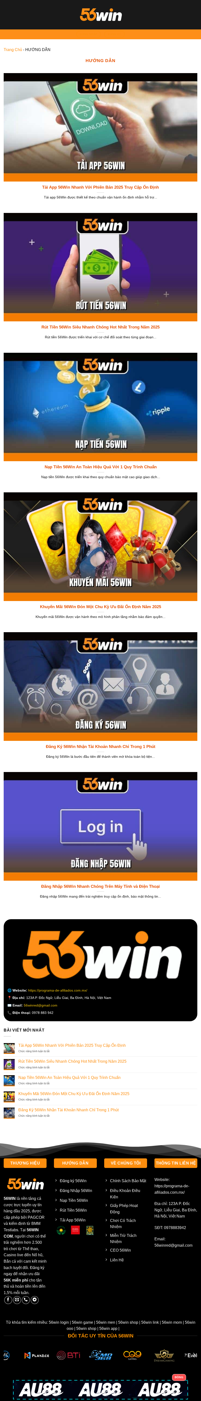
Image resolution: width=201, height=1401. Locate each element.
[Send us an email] (17, 1300)
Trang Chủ (13, 50)
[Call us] (26, 1300)
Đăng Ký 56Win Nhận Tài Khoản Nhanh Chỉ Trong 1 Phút (100, 746)
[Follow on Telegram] (35, 1300)
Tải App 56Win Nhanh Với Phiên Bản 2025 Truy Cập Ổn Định (100, 187)
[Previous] (7, 1355)
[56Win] (100, 14)
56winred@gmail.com (40, 1005)
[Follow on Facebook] (8, 1300)
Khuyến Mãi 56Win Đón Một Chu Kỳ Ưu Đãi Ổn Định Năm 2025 (100, 606)
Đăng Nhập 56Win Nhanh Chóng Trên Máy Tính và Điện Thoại (100, 886)
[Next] (194, 1355)
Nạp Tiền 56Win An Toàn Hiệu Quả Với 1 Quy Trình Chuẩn (101, 467)
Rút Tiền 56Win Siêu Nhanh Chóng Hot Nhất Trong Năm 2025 (100, 327)
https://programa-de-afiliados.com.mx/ (57, 990)
